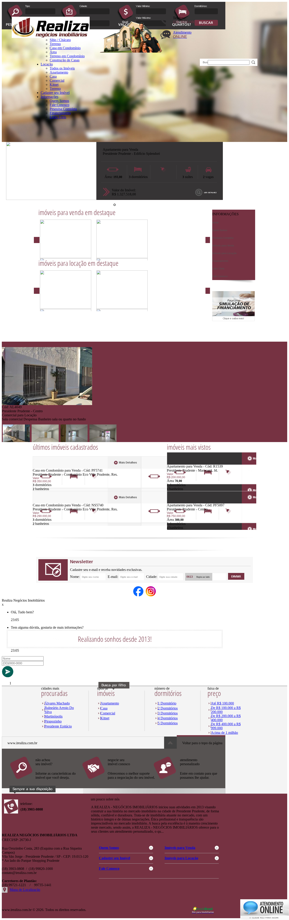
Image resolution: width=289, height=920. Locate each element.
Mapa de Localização (25, 890)
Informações (49, 97)
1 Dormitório (167, 703)
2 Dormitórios (168, 708)
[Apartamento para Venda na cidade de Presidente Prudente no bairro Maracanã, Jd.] (183, 463)
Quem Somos (59, 101)
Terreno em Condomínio (67, 56)
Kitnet (54, 84)
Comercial (57, 80)
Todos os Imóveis (62, 68)
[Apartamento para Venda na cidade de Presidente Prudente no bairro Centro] (183, 502)
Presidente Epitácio (58, 726)
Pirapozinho (53, 721)
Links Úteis (58, 117)
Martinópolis (53, 716)
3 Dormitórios (168, 713)
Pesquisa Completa (63, 109)
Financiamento (60, 113)
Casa (53, 76)
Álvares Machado (57, 703)
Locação (47, 64)
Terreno (55, 88)
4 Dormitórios (168, 718)
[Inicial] (51, 37)
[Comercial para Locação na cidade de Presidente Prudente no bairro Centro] (47, 404)
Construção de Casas (64, 60)
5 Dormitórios (168, 723)
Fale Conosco (59, 105)
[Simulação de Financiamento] (233, 320)
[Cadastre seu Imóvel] (118, 781)
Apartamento (59, 72)
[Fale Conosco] (46, 781)
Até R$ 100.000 (222, 703)
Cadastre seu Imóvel (55, 93)
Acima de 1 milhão (224, 733)
